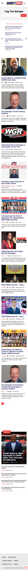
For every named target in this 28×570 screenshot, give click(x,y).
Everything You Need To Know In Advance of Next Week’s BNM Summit (12, 351)
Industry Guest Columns (7, 186)
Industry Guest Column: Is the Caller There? (12, 182)
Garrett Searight (10, 82)
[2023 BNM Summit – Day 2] (14, 274)
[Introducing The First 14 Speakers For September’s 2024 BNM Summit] (14, 205)
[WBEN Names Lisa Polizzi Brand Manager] (14, 240)
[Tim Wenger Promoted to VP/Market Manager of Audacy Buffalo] (14, 374)
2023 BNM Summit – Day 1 (12, 316)
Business (3, 116)
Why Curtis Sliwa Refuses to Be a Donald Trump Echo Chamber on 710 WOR (14, 40)
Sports (3, 149)
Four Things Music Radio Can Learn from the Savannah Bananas (12, 488)
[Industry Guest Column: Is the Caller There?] (14, 170)
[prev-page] (2, 38)
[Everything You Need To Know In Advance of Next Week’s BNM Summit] (14, 338)
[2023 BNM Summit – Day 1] (14, 305)
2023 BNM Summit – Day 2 (12, 285)
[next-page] (26, 38)
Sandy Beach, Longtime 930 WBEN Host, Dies (13, 79)
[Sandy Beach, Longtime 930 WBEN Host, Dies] (14, 67)
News (2, 82)
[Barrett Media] (14, 3)
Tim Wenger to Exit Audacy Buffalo (13, 112)
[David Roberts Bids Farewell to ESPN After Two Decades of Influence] (14, 448)
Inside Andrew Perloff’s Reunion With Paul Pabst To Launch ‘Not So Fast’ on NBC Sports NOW (14, 48)
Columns (3, 222)
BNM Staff (19, 186)
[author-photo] (6, 82)
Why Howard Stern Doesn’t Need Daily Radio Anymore (13, 33)
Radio (2, 255)
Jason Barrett (12, 222)
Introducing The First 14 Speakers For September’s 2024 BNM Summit (12, 218)
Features (3, 477)
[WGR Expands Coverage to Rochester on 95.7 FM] (14, 134)
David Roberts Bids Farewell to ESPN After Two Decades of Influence (14, 27)
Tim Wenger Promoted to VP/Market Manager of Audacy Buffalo (12, 387)
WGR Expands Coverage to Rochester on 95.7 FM (13, 146)
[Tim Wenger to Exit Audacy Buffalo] (14, 100)
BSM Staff (10, 149)
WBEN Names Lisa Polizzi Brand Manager (12, 252)
